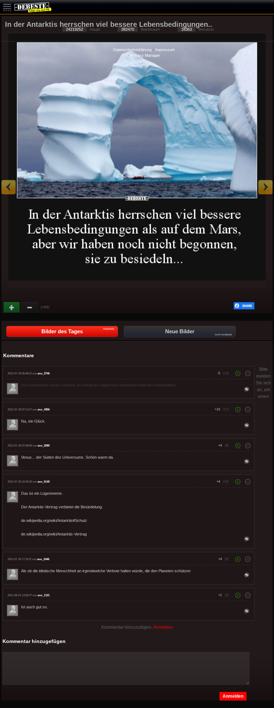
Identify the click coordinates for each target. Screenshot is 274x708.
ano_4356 (43, 409)
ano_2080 (43, 445)
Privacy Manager (145, 55)
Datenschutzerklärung (132, 50)
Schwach (30, 307)
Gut (12, 307)
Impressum (165, 50)
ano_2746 (43, 373)
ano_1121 (43, 595)
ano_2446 (43, 559)
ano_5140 (43, 481)
